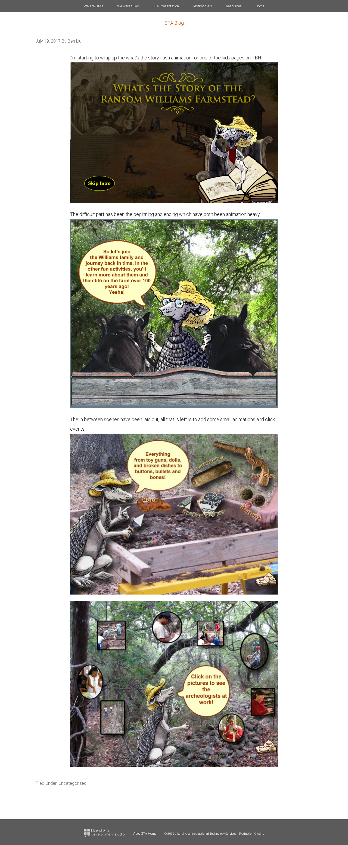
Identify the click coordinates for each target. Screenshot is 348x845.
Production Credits (251, 834)
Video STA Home (144, 834)
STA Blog (174, 23)
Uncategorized (72, 783)
